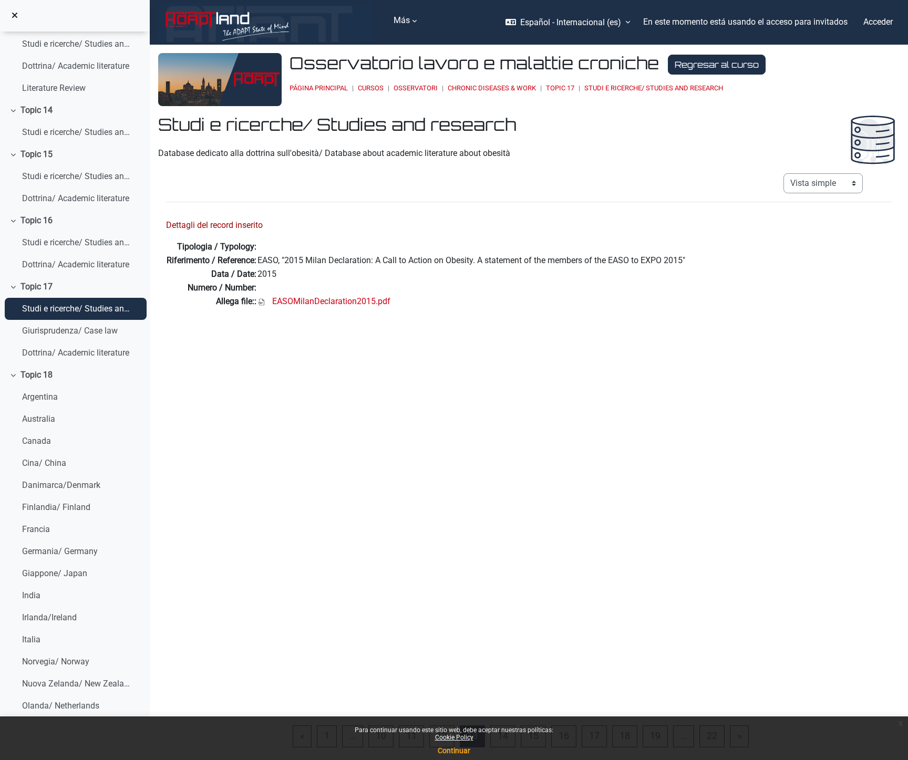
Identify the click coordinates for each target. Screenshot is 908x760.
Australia (38, 419)
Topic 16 (36, 220)
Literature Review (54, 88)
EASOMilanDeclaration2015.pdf (331, 301)
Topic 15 (36, 154)
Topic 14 (36, 110)
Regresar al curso (717, 64)
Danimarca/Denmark (61, 485)
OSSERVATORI (416, 88)
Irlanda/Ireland (49, 617)
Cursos (371, 88)
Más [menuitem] (402, 20)
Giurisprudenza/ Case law (70, 331)
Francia (36, 529)
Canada (36, 441)
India (31, 595)
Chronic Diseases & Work (492, 88)
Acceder (878, 22)
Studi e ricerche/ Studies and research (76, 44)
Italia (31, 639)
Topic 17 (36, 286)
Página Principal (319, 88)
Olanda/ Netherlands (60, 706)
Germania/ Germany (60, 551)
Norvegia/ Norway (55, 662)
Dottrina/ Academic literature (75, 66)
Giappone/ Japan (54, 573)
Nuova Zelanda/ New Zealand (76, 684)
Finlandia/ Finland (56, 507)
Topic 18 (36, 375)
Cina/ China (44, 463)
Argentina (40, 397)
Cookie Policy (454, 737)
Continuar (454, 750)
